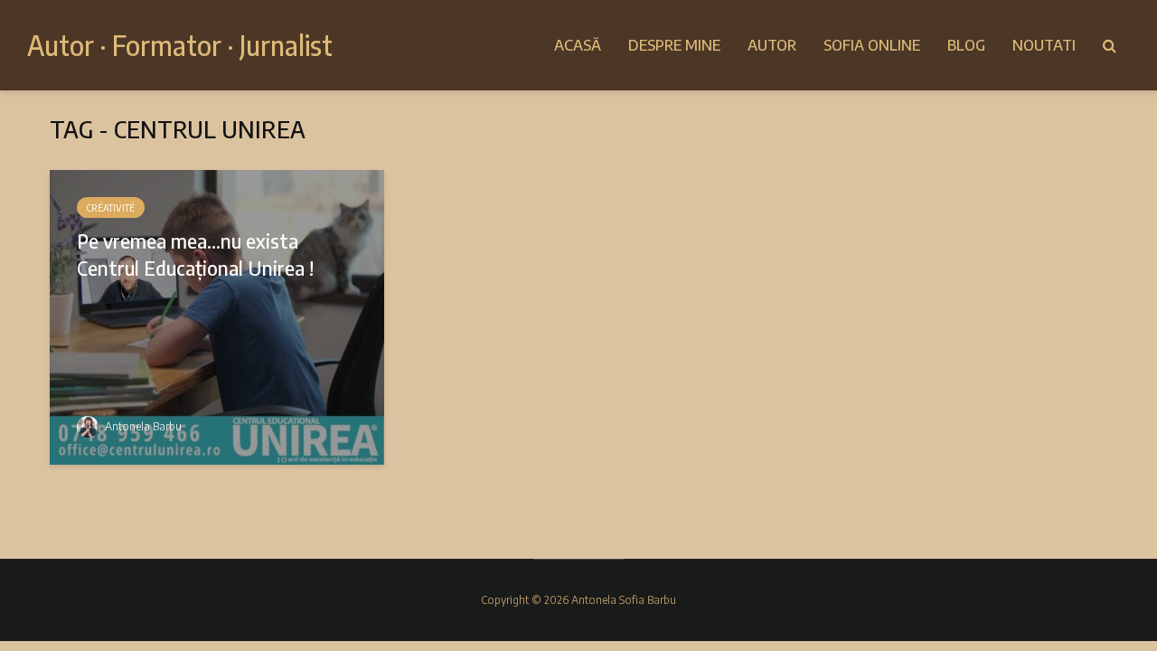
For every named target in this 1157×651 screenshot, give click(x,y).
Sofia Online (871, 45)
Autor (772, 45)
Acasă (577, 45)
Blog (966, 45)
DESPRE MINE (674, 45)
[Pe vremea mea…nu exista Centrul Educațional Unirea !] (217, 316)
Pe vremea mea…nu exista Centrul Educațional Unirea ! (195, 254)
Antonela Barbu (142, 426)
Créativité (111, 208)
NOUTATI (1044, 45)
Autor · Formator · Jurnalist (180, 45)
